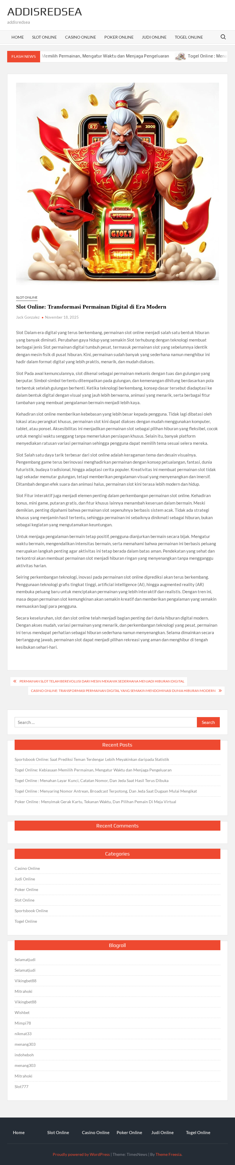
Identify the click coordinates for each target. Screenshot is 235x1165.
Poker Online (119, 37)
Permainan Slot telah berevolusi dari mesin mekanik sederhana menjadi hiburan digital (101, 681)
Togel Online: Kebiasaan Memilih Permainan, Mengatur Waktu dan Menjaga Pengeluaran (93, 769)
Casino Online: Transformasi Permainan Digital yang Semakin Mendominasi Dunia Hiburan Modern (123, 690)
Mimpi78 (23, 1023)
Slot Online (44, 37)
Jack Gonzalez (28, 317)
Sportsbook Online (31, 910)
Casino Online (80, 37)
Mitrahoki (23, 991)
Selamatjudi (25, 959)
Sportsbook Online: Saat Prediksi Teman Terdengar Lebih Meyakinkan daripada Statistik (92, 759)
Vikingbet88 (25, 980)
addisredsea (44, 11)
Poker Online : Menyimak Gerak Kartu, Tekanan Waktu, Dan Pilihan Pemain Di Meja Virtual (95, 801)
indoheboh (24, 1054)
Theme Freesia (168, 1154)
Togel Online (189, 37)
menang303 (25, 1044)
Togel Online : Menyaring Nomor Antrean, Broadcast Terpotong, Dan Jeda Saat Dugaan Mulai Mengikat (106, 791)
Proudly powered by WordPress (81, 1154)
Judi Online (154, 37)
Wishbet (22, 1012)
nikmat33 (23, 1033)
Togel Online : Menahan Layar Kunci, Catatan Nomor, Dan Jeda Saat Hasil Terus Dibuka (92, 780)
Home (17, 37)
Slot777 (21, 1086)
